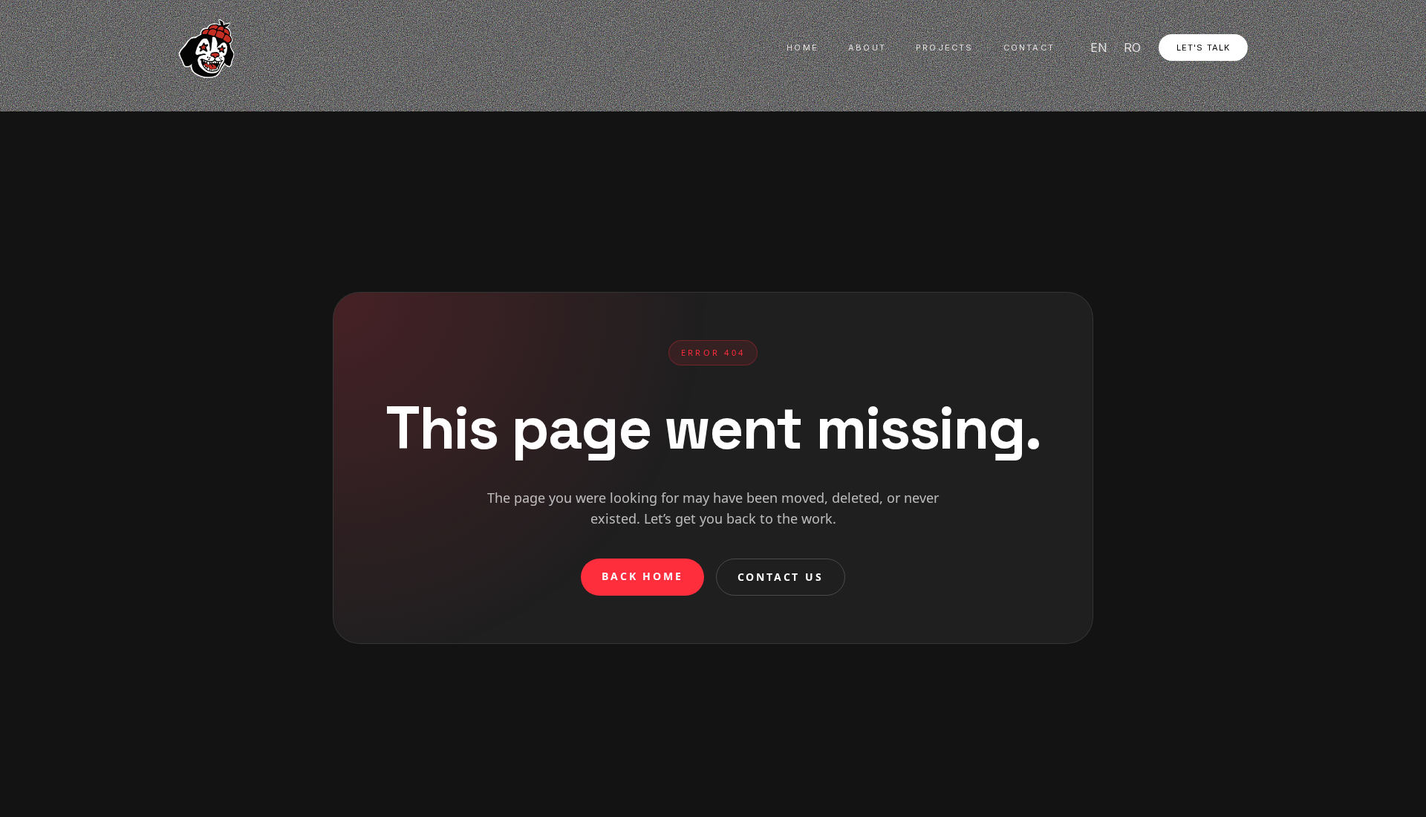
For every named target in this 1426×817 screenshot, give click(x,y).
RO (1132, 47)
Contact (1029, 47)
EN (1098, 47)
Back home (642, 576)
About (867, 47)
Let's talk (1203, 47)
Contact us (781, 577)
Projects (945, 47)
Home (802, 47)
